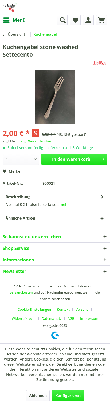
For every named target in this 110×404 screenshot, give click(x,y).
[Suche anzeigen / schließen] (62, 20)
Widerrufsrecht (24, 318)
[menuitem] (14, 20)
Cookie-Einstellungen (34, 309)
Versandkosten (21, 292)
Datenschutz (52, 318)
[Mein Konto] (88, 20)
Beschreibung (18, 196)
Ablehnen (38, 395)
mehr (64, 204)
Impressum (89, 318)
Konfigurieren (68, 395)
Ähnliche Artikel (20, 218)
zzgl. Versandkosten (36, 141)
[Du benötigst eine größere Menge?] (99, 63)
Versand (82, 309)
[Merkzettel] (75, 20)
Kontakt (63, 309)
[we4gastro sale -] (10, 7)
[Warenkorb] (101, 20)
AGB (71, 318)
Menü (19, 20)
